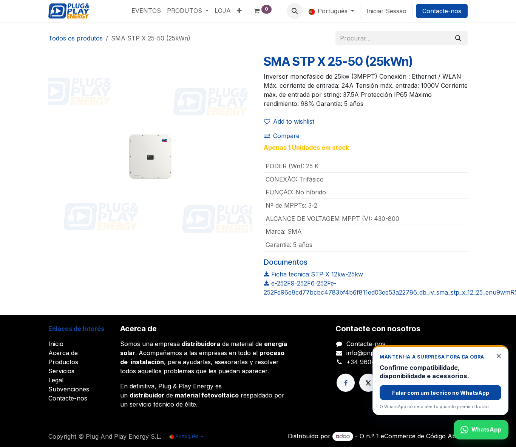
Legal (55, 380)
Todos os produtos (75, 38)
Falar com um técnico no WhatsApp (440, 393)
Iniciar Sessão (386, 11)
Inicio (55, 344)
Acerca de (63, 353)
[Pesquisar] (458, 38)
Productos (63, 362)
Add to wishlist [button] (293, 121)
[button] (295, 11)
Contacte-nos (441, 11)
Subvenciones (68, 389)
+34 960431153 (368, 362)
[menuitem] (146, 10)
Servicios (61, 371)
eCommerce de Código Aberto (424, 436)
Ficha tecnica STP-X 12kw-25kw (316, 274)
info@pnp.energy (371, 353)
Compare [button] (286, 136)
